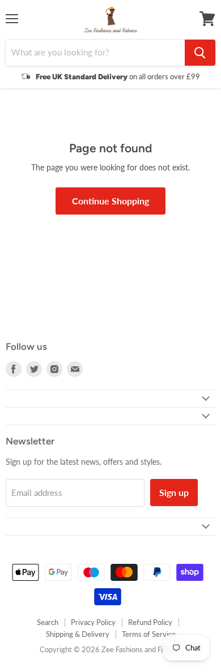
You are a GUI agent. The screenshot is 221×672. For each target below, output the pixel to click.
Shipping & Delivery (77, 634)
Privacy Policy (93, 622)
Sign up (174, 492)
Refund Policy (150, 622)
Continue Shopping (110, 200)
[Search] (200, 53)
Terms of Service (149, 634)
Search (47, 622)
